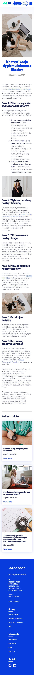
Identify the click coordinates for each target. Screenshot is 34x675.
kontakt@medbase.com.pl (17, 574)
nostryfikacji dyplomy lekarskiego (19, 89)
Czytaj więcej (7, 458)
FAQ (9, 626)
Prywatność (12, 640)
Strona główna (13, 615)
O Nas (10, 647)
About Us (11, 651)
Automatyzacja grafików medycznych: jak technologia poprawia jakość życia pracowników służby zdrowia (15, 538)
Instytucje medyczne (24, 3)
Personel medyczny (17, 3)
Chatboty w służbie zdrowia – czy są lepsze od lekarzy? (16, 493)
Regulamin (12, 643)
